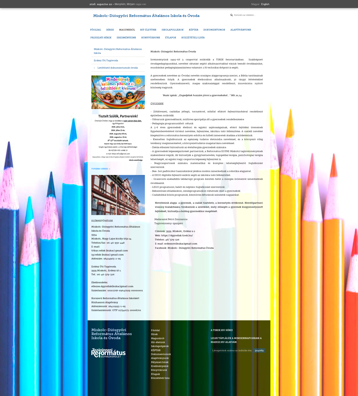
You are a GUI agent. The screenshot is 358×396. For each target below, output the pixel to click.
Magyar (255, 4)
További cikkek (99, 169)
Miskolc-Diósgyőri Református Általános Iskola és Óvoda (146, 16)
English (265, 4)
